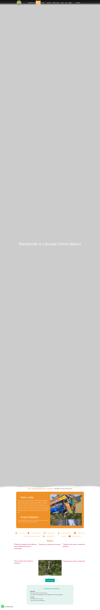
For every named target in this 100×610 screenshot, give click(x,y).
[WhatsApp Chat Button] (2, 606)
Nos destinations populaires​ (39, 488)
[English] (76, 2)
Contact (62, 2)
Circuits (42, 2)
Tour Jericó (50, 488)
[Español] (79, 2)
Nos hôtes (49, 2)
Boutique (70, 2)
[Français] (78, 2)
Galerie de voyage (55, 2)
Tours (37, 2)
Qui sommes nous (31, 2)
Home (29, 488)
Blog (66, 2)
